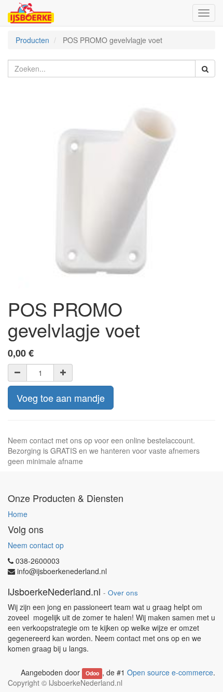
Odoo (92, 673)
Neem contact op (36, 545)
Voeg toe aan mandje (61, 397)
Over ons (123, 593)
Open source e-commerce (170, 672)
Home (17, 514)
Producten (32, 40)
